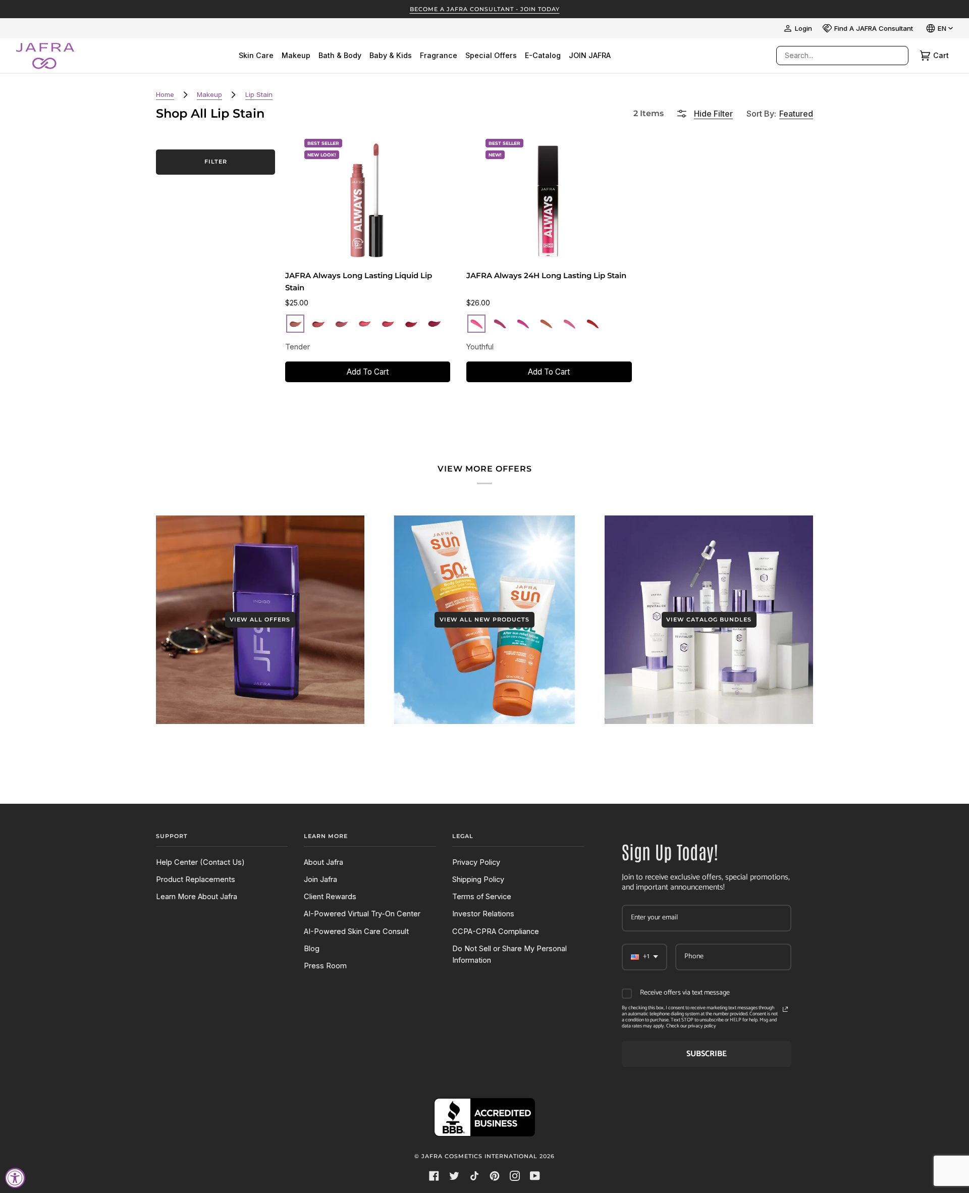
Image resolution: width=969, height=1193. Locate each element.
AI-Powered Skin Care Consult (356, 931)
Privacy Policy (476, 862)
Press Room (325, 965)
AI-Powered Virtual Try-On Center (362, 913)
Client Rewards (330, 896)
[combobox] (832, 55)
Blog (311, 948)
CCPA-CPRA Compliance (495, 931)
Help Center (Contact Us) (200, 862)
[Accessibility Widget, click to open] (15, 1178)
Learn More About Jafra (196, 896)
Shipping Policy (478, 879)
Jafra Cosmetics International (479, 1156)
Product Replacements (195, 879)
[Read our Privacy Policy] (785, 1009)
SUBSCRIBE (706, 1054)
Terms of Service (481, 896)
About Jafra (323, 862)
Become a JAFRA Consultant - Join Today (485, 9)
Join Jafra (320, 879)
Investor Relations (483, 913)
